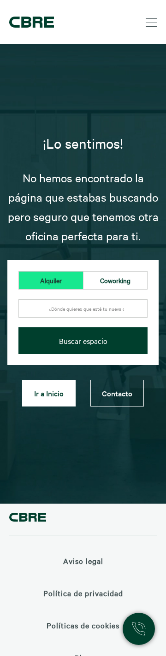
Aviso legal (83, 561)
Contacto (117, 393)
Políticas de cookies (83, 625)
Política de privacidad (83, 593)
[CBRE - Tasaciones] (27, 518)
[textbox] (83, 309)
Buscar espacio (83, 341)
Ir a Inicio (49, 393)
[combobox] (83, 313)
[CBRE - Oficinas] (30, 22)
